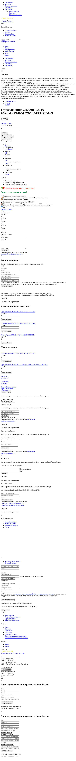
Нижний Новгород (11, 525)
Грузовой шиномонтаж (12, 617)
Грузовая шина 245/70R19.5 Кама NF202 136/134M (18, 312)
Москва (7, 32)
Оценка (3, 236)
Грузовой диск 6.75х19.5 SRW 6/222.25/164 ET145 (18, 335)
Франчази (12, 13)
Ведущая (8, 146)
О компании (9, 2)
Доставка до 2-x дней (5, 377)
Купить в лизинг (6, 139)
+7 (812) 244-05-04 (7, 22)
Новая (7, 174)
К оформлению (6, 669)
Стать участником (7, 703)
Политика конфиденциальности (12, 503)
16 (5, 167)
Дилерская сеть (14, 11)
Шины (7, 46)
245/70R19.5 (9, 149)
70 (5, 156)
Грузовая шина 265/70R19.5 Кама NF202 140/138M (18, 323)
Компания (8, 632)
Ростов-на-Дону (10, 35)
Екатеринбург (9, 34)
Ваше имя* (4, 238)
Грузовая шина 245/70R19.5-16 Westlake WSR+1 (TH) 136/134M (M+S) (24, 365)
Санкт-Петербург (10, 30)
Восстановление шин (12, 620)
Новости (8, 629)
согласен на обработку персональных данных (38, 594)
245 (6, 153)
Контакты (8, 4)
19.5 (6, 160)
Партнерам (8, 9)
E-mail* (3, 240)
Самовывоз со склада (4, 382)
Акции (7, 55)
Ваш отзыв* (5, 248)
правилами (17, 594)
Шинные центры (9, 41)
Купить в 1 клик (6, 135)
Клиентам (8, 8)
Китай (7, 163)
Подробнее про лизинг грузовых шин (19, 188)
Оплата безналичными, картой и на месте (9, 388)
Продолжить (5, 610)
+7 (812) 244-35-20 (7, 18)
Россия (7, 527)
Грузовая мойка (10, 619)
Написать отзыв (6, 123)
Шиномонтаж (9, 51)
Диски (7, 48)
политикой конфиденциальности (12, 254)
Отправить (5, 415)
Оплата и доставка (11, 6)
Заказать (4, 132)
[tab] (13, 561)
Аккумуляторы (10, 50)
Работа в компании (15, 15)
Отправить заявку (7, 286)
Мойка (7, 53)
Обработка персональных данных (13, 505)
